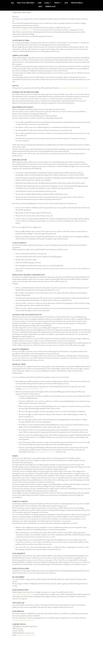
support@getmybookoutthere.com (22, 30)
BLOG (66, 3)
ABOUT (40, 6)
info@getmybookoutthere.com (25, 635)
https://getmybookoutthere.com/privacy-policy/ (73, 88)
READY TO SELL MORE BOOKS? (25, 3)
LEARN (39, 3)
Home (12, 3)
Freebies (46, 3)
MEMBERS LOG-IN (50, 6)
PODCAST (57, 3)
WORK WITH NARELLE (77, 3)
